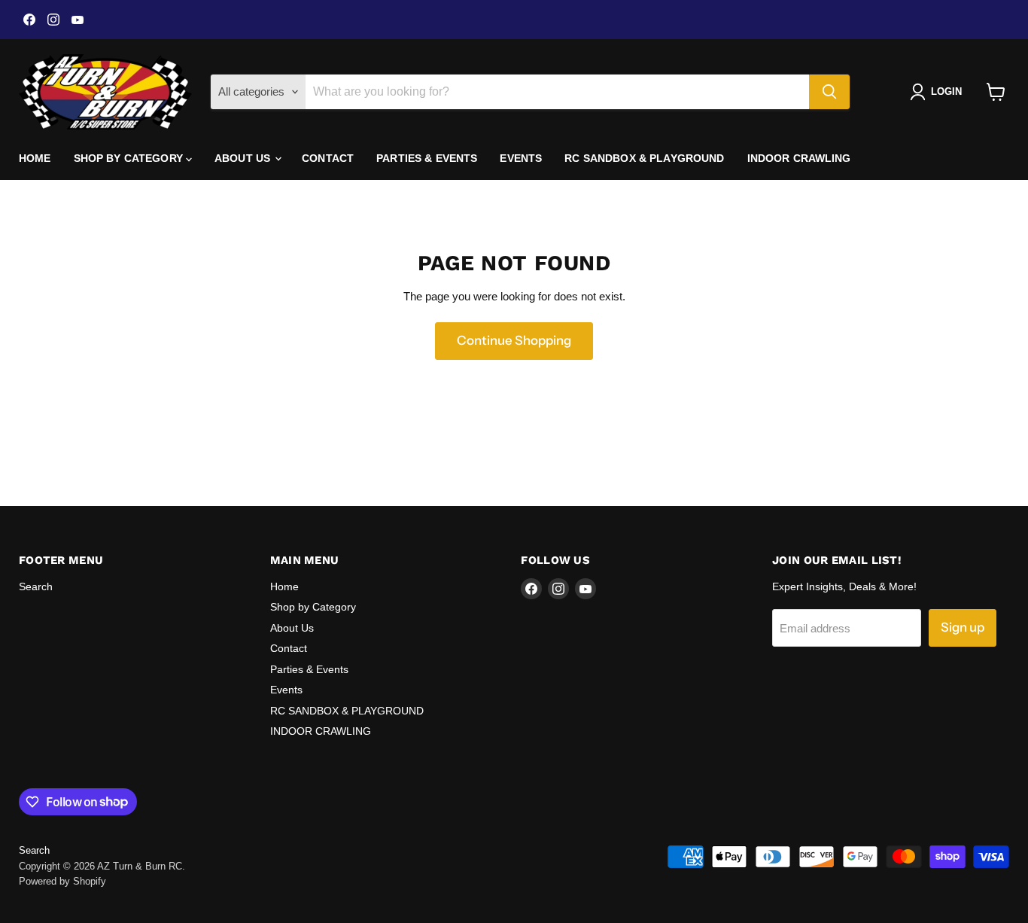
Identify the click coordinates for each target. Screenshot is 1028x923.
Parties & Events (426, 158)
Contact (328, 158)
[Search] (829, 92)
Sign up (962, 627)
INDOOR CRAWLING (799, 158)
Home (35, 158)
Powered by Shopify (62, 881)
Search (36, 586)
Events (521, 158)
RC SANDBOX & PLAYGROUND (644, 158)
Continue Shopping (514, 340)
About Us (243, 158)
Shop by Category (130, 158)
